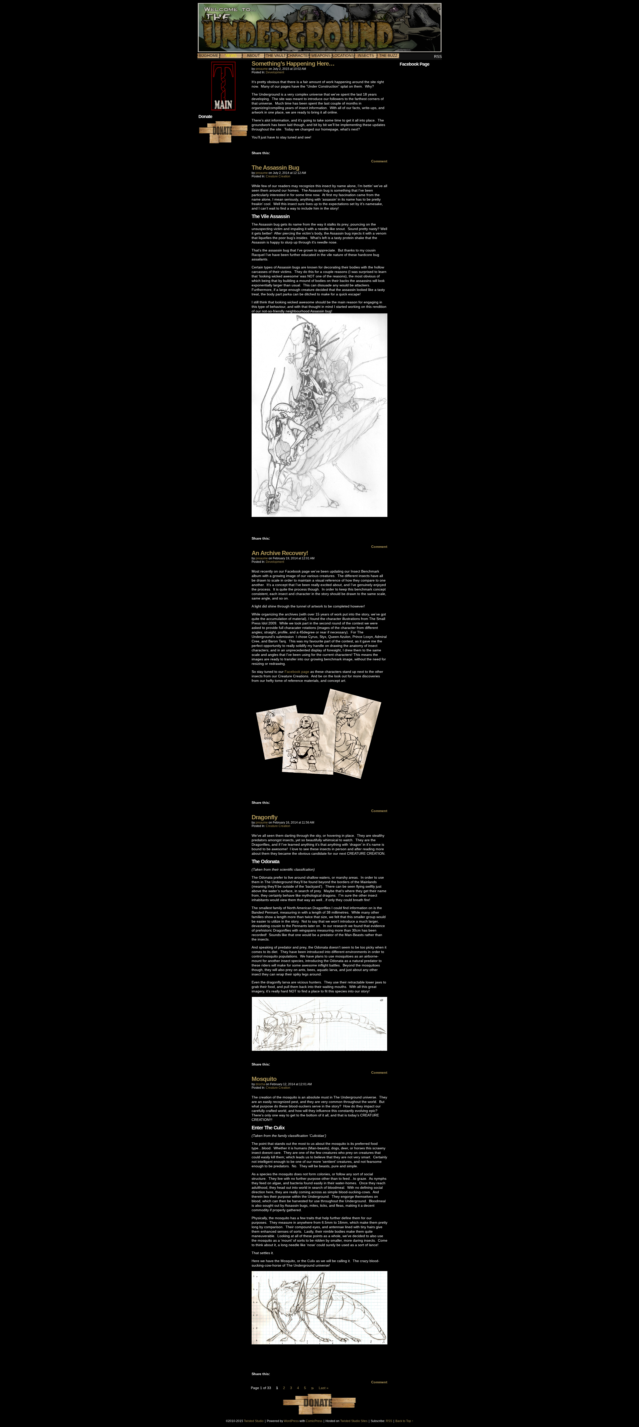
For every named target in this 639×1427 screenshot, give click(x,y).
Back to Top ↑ (404, 1421)
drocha (260, 1084)
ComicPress (314, 1421)
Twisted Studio (254, 1421)
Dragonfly (264, 817)
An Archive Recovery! (280, 553)
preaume (262, 69)
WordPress (291, 1421)
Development (275, 72)
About (253, 55)
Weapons (320, 55)
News (231, 55)
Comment (378, 161)
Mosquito (264, 1078)
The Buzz (388, 55)
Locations (343, 55)
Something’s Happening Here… (293, 63)
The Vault (276, 55)
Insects (366, 55)
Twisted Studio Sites (353, 1421)
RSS (438, 56)
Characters (298, 55)
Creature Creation (278, 176)
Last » (323, 1388)
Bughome (208, 55)
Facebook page (297, 672)
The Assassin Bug (275, 167)
